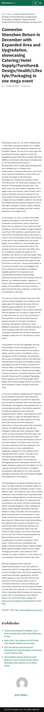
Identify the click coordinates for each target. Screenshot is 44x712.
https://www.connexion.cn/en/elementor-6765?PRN (21, 602)
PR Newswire (25, 86)
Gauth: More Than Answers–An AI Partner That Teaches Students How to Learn (21, 642)
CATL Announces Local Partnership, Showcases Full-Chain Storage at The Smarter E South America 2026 (23, 650)
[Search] (40, 3)
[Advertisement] (22, 112)
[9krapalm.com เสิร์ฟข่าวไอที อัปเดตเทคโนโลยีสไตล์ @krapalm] (9, 3)
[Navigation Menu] (35, 3)
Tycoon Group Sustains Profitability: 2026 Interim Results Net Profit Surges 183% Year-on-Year (23, 633)
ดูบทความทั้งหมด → (22, 695)
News (10, 14)
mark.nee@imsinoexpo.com (30, 610)
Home (4, 14)
